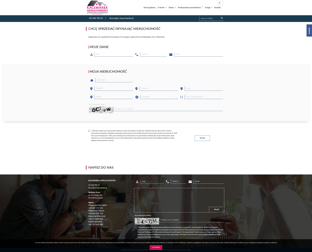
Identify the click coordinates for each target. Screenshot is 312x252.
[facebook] (219, 3)
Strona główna (150, 8)
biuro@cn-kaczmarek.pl (121, 18)
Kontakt (217, 8)
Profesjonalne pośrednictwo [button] (189, 8)
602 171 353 (97, 208)
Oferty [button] (171, 8)
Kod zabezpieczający (97, 104)
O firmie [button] (161, 8)
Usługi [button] (208, 8)
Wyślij (202, 138)
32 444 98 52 (96, 18)
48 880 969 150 (96, 213)
